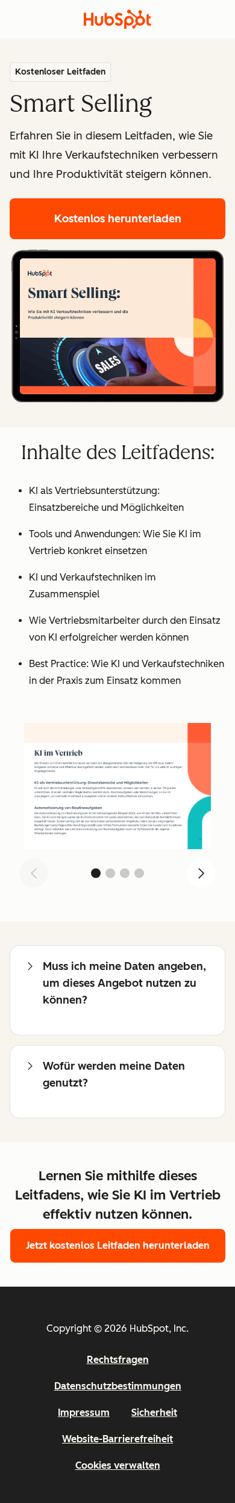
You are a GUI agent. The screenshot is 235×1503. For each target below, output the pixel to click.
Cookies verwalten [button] (117, 1465)
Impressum (84, 1412)
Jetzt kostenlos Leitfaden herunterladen (118, 1245)
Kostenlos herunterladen (117, 218)
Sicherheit (154, 1412)
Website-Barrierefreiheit (117, 1439)
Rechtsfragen (118, 1359)
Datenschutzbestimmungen (117, 1386)
